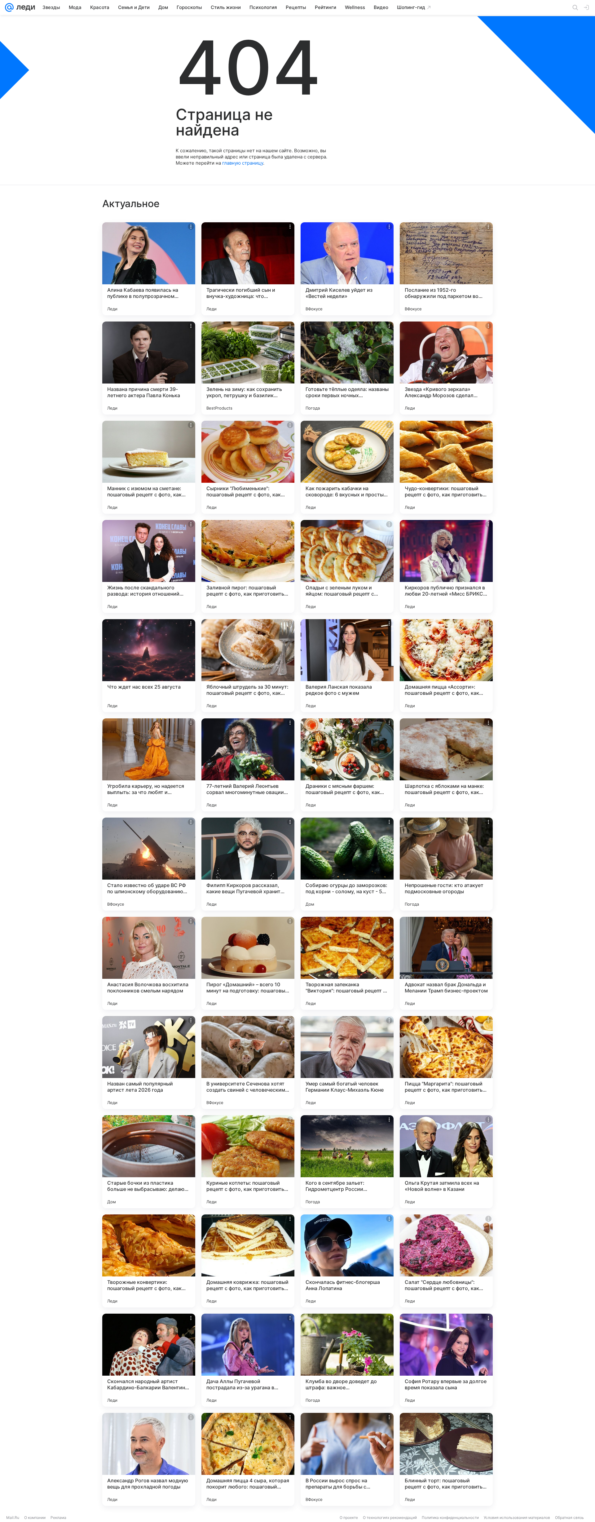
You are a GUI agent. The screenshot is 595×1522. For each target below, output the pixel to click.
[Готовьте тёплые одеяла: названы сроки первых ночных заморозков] (347, 368)
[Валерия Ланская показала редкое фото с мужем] (347, 665)
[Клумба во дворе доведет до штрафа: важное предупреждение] (347, 1360)
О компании (35, 1517)
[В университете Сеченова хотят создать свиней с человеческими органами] (247, 1062)
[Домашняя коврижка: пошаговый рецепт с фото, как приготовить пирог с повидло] (247, 1260)
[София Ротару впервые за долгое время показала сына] (446, 1360)
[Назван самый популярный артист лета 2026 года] (148, 1062)
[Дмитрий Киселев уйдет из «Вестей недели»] (347, 268)
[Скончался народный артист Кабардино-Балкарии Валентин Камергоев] (148, 1360)
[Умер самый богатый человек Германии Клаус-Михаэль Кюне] (347, 1062)
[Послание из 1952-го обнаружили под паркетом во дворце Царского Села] (446, 268)
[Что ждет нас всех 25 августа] (148, 665)
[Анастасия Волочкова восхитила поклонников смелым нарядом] (148, 963)
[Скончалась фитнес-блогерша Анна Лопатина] (347, 1260)
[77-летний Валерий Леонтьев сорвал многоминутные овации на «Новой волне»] (247, 764)
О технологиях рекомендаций (390, 1517)
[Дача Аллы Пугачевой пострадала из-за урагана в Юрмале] (247, 1360)
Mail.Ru (12, 1517)
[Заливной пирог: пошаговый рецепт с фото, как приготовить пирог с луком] (247, 566)
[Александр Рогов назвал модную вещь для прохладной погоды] (148, 1459)
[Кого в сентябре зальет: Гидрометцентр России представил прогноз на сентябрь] (347, 1161)
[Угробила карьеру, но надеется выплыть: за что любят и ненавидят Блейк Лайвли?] (148, 764)
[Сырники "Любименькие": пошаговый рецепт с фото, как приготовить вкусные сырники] (247, 467)
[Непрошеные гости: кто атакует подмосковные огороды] (446, 864)
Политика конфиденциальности (450, 1517)
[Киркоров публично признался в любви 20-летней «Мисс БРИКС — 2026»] (446, 566)
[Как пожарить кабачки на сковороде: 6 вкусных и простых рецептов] (347, 467)
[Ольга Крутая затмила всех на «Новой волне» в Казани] (446, 1161)
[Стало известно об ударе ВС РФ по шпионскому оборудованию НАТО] (148, 864)
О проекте (349, 1517)
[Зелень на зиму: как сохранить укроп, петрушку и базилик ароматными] (247, 368)
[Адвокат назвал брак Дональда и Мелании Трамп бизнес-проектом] (446, 963)
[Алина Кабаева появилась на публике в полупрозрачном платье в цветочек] (148, 268)
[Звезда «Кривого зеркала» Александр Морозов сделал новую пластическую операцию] (446, 368)
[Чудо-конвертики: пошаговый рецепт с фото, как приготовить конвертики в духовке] (446, 467)
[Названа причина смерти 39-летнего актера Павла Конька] (148, 368)
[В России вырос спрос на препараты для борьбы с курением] (347, 1459)
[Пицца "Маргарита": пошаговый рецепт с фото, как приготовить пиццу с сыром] (446, 1062)
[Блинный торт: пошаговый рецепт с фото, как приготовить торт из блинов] (446, 1459)
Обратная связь (569, 1517)
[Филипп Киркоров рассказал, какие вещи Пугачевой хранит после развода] (247, 864)
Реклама (58, 1517)
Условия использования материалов (517, 1517)
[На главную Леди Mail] (24, 7)
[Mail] (9, 7)
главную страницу (242, 163)
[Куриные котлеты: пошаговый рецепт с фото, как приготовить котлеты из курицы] (247, 1161)
